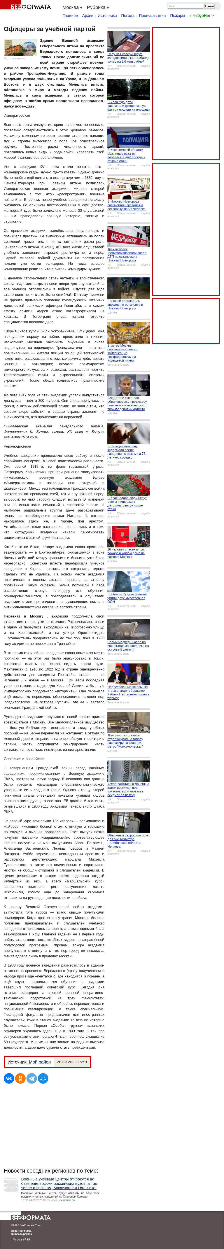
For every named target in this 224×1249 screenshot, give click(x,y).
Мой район (40, 1062)
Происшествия (152, 15)
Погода (128, 15)
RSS (27, 1239)
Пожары (177, 15)
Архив (87, 15)
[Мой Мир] (43, 1078)
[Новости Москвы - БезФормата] (26, 5)
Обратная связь (21, 1230)
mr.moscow (18, 58)
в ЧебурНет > (201, 15)
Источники (107, 15)
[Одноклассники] (20, 1078)
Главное (70, 15)
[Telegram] (31, 1078)
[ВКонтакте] (9, 1078)
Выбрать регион (21, 1234)
